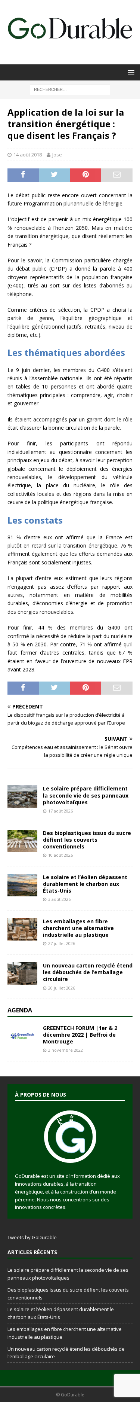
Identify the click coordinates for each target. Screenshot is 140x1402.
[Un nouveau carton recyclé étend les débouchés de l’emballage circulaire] (22, 973)
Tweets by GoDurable (32, 1237)
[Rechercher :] (70, 88)
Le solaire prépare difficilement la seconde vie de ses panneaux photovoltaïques (85, 795)
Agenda (19, 1010)
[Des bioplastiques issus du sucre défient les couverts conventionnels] (22, 841)
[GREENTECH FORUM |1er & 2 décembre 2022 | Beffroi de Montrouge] (22, 1036)
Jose (57, 154)
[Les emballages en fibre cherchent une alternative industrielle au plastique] (22, 929)
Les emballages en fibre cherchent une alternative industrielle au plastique (78, 928)
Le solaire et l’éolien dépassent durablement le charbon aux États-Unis (85, 884)
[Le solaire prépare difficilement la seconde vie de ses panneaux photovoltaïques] (22, 796)
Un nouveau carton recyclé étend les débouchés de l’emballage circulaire (88, 972)
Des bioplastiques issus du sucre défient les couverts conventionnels (87, 839)
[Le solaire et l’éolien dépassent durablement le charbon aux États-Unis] (22, 885)
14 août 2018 (27, 154)
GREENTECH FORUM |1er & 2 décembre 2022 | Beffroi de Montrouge (80, 1034)
